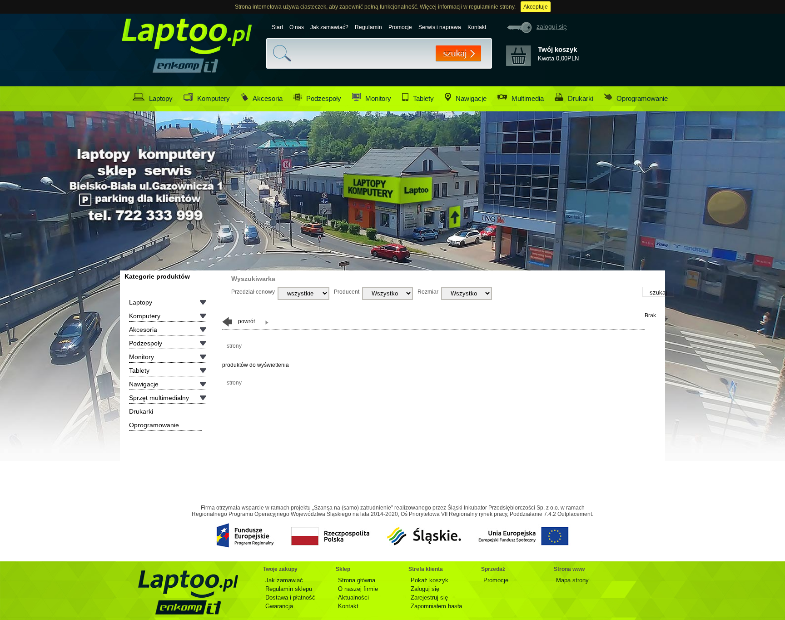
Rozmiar (427, 292)
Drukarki (580, 98)
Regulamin (368, 27)
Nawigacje (471, 98)
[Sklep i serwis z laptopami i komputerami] (187, 38)
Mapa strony (572, 580)
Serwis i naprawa (439, 27)
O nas (296, 27)
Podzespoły (323, 98)
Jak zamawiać (284, 580)
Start (277, 27)
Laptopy (161, 98)
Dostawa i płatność (290, 597)
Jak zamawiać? (329, 27)
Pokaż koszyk (429, 580)
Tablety (423, 98)
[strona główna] (188, 592)
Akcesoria (268, 98)
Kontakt (476, 27)
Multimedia (528, 98)
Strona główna (356, 580)
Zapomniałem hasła (436, 606)
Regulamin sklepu (288, 588)
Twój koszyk (557, 49)
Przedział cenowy (253, 292)
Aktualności (353, 597)
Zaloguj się (425, 588)
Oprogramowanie (642, 98)
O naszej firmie (358, 588)
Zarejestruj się (429, 597)
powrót (246, 321)
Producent (346, 292)
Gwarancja (279, 606)
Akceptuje (535, 7)
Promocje (400, 27)
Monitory (378, 98)
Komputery (213, 98)
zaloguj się (552, 26)
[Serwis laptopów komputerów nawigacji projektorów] (185, 65)
